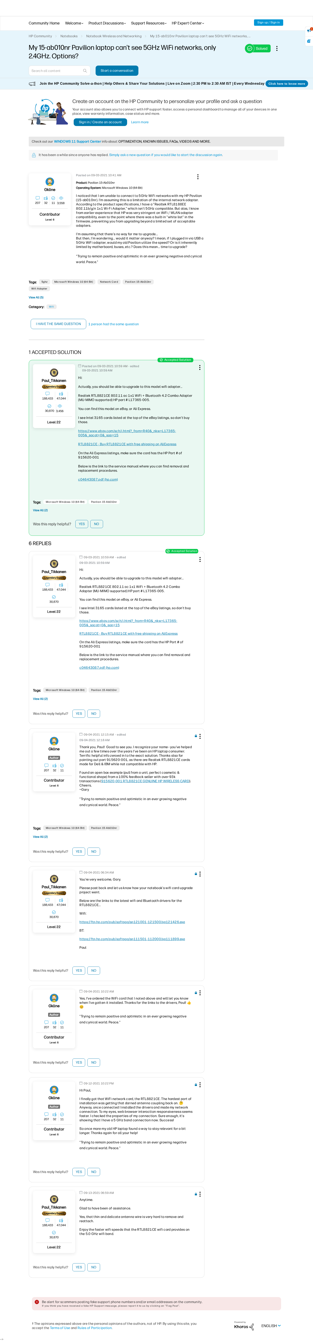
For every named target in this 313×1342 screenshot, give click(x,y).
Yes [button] (82, 524)
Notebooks (69, 36)
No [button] (96, 524)
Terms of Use (60, 1328)
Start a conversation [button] (117, 71)
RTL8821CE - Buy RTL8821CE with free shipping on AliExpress (127, 444)
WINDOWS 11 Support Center (77, 141)
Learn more (140, 122)
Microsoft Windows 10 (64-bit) (73, 281)
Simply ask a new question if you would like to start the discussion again (165, 155)
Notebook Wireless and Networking (114, 36)
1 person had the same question (113, 324)
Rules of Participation (95, 1328)
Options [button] (279, 48)
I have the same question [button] (58, 324)
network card (109, 281)
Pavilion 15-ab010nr (138, 281)
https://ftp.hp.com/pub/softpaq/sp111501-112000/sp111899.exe (132, 939)
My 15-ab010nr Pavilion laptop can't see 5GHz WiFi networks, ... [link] (200, 36)
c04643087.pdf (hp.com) (98, 479)
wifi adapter (39, 288)
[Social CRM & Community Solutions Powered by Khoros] (244, 1326)
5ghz (45, 281)
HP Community (40, 36)
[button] (197, 176)
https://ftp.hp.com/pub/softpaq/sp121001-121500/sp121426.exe (132, 922)
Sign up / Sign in (268, 22)
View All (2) (40, 510)
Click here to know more (286, 83)
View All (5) (36, 297)
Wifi (51, 306)
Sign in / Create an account (100, 122)
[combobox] (59, 71)
